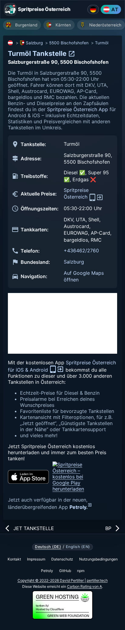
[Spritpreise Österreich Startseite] (10, 9)
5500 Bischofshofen (69, 42)
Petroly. (78, 507)
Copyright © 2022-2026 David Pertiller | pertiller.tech (63, 580)
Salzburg (34, 42)
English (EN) (78, 547)
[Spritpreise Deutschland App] (93, 9)
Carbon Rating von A (84, 586)
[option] (22, 25)
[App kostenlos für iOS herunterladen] (28, 477)
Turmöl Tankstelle (38, 53)
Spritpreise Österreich (76, 193)
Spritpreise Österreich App (77, 109)
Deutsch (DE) (48, 547)
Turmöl (101, 42)
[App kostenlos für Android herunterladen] (75, 476)
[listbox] (64, 25)
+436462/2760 (81, 250)
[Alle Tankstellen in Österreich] (10, 42)
